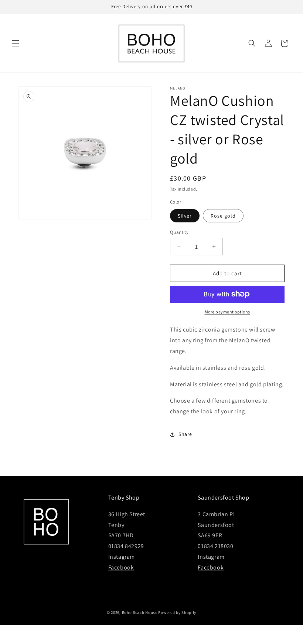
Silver (185, 215)
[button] (15, 43)
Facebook (121, 567)
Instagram (121, 557)
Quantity (179, 232)
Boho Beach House (139, 612)
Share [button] (185, 434)
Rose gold (223, 215)
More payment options (227, 312)
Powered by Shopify (177, 612)
